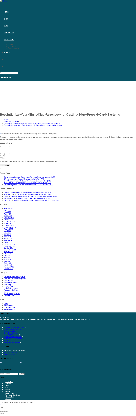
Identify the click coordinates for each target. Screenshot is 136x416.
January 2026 (8, 220)
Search (22, 373)
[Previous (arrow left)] (1, 413)
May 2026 (7, 212)
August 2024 (8, 252)
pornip (6, 196)
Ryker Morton (8, 198)
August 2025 (8, 229)
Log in (6, 304)
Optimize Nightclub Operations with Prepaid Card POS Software (36, 200)
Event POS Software (11, 333)
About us (8, 399)
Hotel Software (9, 286)
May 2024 (7, 257)
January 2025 (8, 242)
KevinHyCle (8, 195)
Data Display (8, 281)
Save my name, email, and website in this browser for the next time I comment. (29, 162)
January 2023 (8, 269)
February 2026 (9, 218)
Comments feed (9, 307)
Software (7, 341)
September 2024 (10, 250)
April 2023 (7, 263)
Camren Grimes (9, 193)
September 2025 (10, 227)
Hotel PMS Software (11, 335)
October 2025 (9, 225)
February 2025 (9, 240)
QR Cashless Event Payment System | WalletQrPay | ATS (24, 179)
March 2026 (8, 216)
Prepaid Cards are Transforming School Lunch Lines (33, 195)
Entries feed (8, 306)
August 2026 (8, 208)
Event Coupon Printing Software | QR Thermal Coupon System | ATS (27, 181)
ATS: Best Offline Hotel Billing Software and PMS (34, 193)
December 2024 (9, 244)
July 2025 (7, 231)
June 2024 (7, 256)
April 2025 (7, 237)
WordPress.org (9, 309)
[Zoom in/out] (1, 411)
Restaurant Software (11, 290)
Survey (6, 292)
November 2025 (9, 223)
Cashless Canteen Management (15, 279)
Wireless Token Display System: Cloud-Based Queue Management (34, 196)
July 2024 (7, 254)
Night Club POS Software (13, 337)
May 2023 (7, 261)
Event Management (10, 282)
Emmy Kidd (8, 200)
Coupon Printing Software (13, 329)
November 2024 (9, 246)
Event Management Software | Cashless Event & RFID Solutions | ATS (28, 185)
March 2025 (8, 239)
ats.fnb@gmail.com (10, 352)
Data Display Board (10, 331)
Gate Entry (7, 284)
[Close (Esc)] (7, 411)
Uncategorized (9, 296)
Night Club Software (11, 288)
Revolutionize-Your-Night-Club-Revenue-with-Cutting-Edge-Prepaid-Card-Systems (33, 125)
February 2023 (9, 267)
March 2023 (8, 265)
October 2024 (9, 248)
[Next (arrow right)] (3, 413)
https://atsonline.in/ (11, 354)
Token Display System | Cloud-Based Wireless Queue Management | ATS (29, 177)
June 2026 (7, 210)
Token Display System (12, 294)
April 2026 (7, 214)
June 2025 (7, 233)
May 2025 (7, 235)
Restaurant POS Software (13, 339)
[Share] (5, 411)
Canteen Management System (14, 277)
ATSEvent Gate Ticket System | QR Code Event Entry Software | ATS (27, 183)
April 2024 (7, 259)
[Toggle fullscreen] (3, 411)
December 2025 (9, 221)
